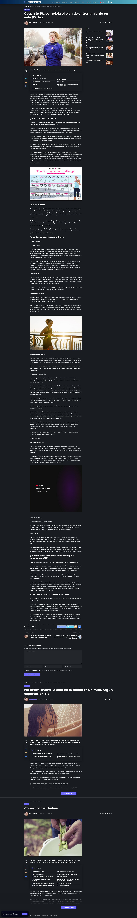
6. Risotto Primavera (64, 885)
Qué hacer (61, 81)
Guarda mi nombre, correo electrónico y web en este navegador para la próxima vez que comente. (49, 670)
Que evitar (35, 84)
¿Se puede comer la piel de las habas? (43, 876)
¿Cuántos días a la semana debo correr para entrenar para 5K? (67, 85)
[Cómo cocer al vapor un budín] (109, 33)
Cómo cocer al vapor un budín (93, 31)
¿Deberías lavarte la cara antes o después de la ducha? (68, 757)
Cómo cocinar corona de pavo (94, 60)
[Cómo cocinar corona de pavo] (109, 62)
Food (87, 33)
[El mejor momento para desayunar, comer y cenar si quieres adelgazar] (109, 55)
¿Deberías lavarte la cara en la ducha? (42, 753)
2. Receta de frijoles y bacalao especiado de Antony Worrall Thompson (68, 880)
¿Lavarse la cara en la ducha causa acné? (68, 753)
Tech (87, 42)
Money (87, 50)
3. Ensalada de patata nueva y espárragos (43, 883)
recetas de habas (62, 876)
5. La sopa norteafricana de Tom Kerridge (43, 885)
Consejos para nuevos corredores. (42, 81)
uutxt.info (32, 2)
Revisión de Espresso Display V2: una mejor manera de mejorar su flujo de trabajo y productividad (94, 39)
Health (27, 9)
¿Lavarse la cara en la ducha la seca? (42, 756)
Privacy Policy (5, 914)
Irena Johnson (33, 22)
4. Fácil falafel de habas (65, 883)
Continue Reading (69, 793)
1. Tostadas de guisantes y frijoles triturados (41, 880)
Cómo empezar (62, 79)
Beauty (27, 685)
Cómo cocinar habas (38, 874)
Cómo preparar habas (38, 871)
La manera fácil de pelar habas (66, 871)
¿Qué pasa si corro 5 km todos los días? (43, 88)
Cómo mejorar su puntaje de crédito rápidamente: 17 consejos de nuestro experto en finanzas (94, 47)
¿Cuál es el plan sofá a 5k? (39, 78)
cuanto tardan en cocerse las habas (67, 874)
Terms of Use (15, 914)
